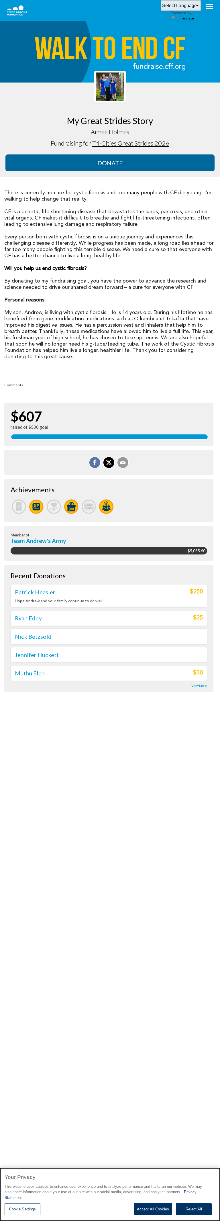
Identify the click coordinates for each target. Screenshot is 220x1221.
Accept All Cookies (153, 1209)
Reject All (194, 1209)
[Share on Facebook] (95, 462)
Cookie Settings (22, 1209)
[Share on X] (109, 462)
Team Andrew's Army (38, 540)
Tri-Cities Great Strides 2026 (130, 143)
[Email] (123, 462)
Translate (186, 18)
